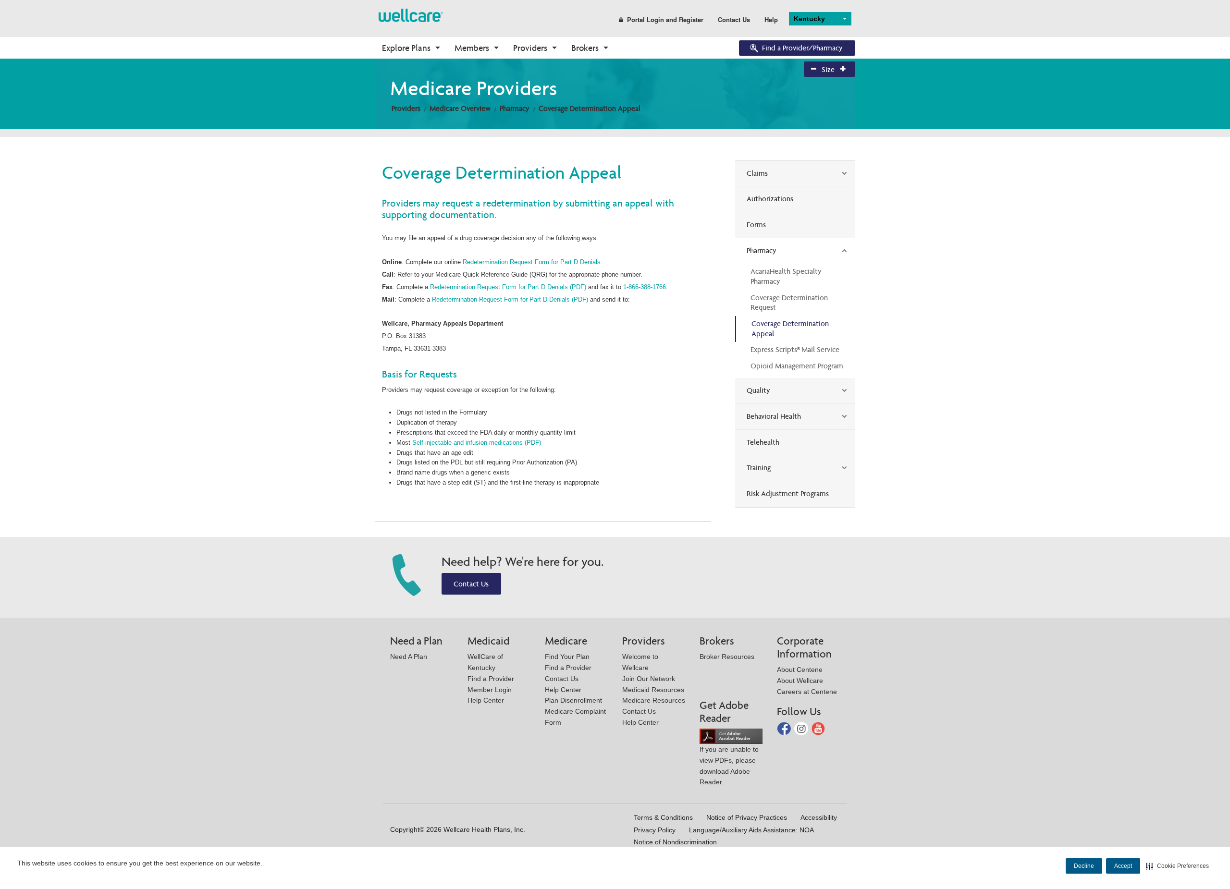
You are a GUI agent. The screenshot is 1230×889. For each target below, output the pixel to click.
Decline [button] (1084, 866)
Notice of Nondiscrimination (675, 842)
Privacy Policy (655, 830)
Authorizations (770, 198)
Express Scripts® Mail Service (794, 349)
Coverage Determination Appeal (589, 108)
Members (472, 47)
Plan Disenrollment (573, 700)
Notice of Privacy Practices (746, 817)
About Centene (800, 669)
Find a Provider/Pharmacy (802, 47)
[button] (1177, 866)
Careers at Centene (807, 691)
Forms (756, 224)
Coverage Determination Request (789, 302)
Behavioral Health (774, 416)
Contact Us (734, 19)
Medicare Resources (653, 700)
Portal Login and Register (665, 19)
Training (759, 467)
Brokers (585, 47)
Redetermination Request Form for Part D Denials (532, 262)
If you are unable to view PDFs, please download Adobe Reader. (729, 765)
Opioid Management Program (796, 365)
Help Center (485, 700)
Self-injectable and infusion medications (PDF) (476, 442)
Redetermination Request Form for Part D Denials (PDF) (508, 287)
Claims (757, 173)
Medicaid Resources (653, 690)
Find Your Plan (567, 656)
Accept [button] (1123, 866)
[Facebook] (785, 728)
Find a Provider (490, 678)
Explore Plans (406, 47)
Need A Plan (408, 656)
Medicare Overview (460, 108)
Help (771, 19)
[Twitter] (802, 728)
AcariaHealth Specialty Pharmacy (786, 276)
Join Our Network (648, 678)
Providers (530, 47)
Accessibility (818, 817)
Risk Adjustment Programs (788, 493)
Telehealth (763, 442)
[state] (411, 15)
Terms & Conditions (663, 817)
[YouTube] (818, 728)
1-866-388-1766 (644, 287)
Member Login (489, 690)
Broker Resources (727, 656)
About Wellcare (800, 680)
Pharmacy (514, 108)
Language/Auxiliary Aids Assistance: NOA (751, 830)
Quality (758, 390)
